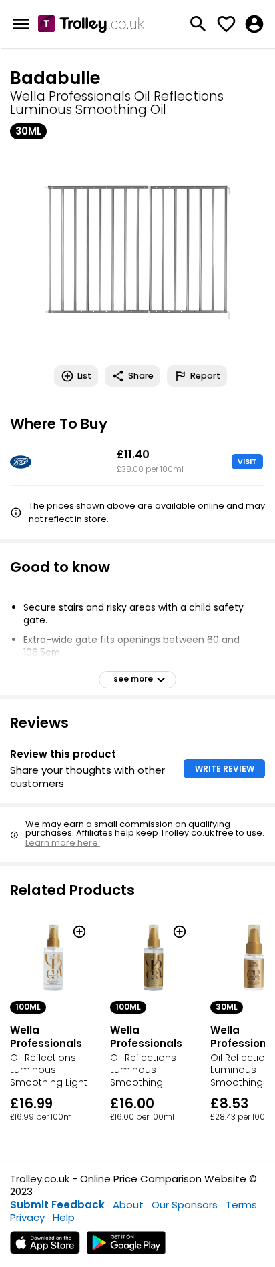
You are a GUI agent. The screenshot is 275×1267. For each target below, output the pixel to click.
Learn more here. (62, 842)
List (84, 375)
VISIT (247, 461)
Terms (241, 1205)
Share (141, 375)
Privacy (27, 1217)
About (128, 1205)
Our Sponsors (185, 1205)
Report (205, 375)
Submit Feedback (57, 1205)
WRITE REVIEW (224, 768)
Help (64, 1217)
